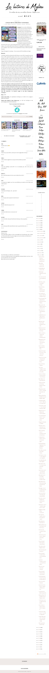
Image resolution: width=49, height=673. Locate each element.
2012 (39, 644)
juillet (40, 242)
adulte (6, 24)
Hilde (2, 180)
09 (41, 195)
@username (26, 668)
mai (40, 246)
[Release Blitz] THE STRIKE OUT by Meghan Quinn (42, 597)
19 (41, 210)
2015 (39, 638)
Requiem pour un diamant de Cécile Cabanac (42, 412)
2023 (39, 225)
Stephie (20, 113)
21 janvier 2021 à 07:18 (29, 203)
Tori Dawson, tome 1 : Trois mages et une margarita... (42, 457)
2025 (39, 220)
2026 (39, 218)
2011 (39, 646)
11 (41, 198)
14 (41, 203)
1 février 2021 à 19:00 (30, 224)
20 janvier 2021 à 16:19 (29, 165)
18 (41, 209)
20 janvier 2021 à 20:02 (29, 196)
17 (41, 207)
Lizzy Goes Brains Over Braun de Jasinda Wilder (42, 495)
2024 (39, 222)
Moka (2, 196)
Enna (2, 144)
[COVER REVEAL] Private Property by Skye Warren (42, 578)
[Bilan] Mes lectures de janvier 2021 (41, 265)
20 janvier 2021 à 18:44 (29, 180)
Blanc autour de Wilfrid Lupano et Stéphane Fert (42, 306)
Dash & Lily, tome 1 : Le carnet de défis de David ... (42, 472)
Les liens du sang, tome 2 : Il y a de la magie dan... (42, 613)
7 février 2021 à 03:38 (29, 231)
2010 (39, 649)
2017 (39, 634)
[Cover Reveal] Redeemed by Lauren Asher (42, 573)
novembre (41, 233)
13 (41, 201)
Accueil (20, 16)
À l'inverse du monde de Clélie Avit (42, 531)
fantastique (23, 24)
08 (41, 194)
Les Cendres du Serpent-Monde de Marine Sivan (42, 295)
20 (41, 212)
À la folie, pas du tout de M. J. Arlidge (42, 283)
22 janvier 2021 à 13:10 (29, 210)
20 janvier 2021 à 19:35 (29, 189)
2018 (39, 631)
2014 (39, 640)
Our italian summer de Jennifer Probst (42, 452)
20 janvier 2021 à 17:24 (29, 173)
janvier (40, 254)
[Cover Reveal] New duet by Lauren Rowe (42, 543)
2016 (39, 636)
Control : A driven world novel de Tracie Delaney (42, 375)
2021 (39, 229)
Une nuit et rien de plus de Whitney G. (42, 278)
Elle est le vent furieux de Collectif (41, 568)
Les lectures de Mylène (24, 7)
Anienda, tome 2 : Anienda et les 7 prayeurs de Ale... (42, 427)
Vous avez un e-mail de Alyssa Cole (42, 311)
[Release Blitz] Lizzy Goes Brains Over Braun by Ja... (42, 526)
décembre (41, 231)
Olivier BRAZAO (4, 231)
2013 (39, 642)
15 (41, 204)
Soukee (2, 151)
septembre (41, 237)
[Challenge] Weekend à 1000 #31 (42, 273)
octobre (40, 235)
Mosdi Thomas (28, 24)
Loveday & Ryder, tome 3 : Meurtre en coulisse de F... (42, 402)
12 (41, 200)
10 (41, 197)
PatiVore (3, 189)
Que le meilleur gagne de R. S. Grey (42, 347)
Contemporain (19, 24)
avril (40, 248)
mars (40, 250)
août (40, 239)
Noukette (3, 173)
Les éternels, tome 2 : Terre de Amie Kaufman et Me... (42, 407)
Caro (2, 165)
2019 (39, 629)
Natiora (2, 217)
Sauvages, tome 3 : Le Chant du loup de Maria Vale (42, 490)
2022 (39, 227)
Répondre (2, 147)
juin (40, 244)
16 (41, 206)
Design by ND (29, 671)
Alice (2, 224)
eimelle (2, 158)
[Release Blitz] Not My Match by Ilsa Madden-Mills (42, 397)
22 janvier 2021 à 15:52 (29, 217)
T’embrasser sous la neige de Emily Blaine (42, 602)
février (40, 252)
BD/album (9, 24)
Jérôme (2, 210)
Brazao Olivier (14, 24)
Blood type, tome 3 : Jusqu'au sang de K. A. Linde (42, 506)
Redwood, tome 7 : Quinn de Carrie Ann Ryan (42, 329)
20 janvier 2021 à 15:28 (29, 158)
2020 (39, 627)
